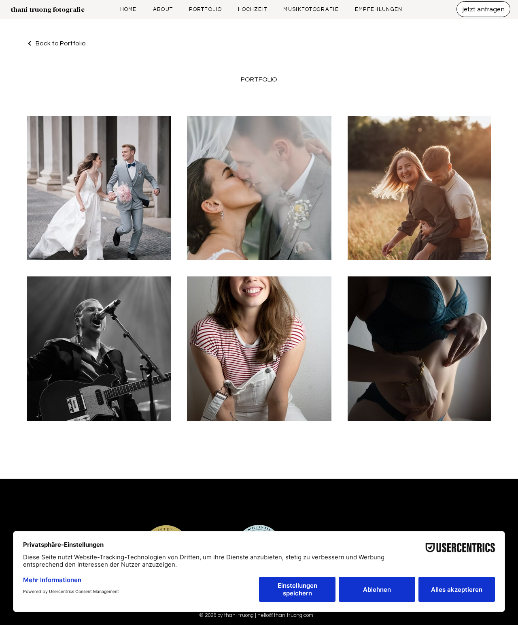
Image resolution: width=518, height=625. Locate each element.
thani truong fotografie (48, 9)
